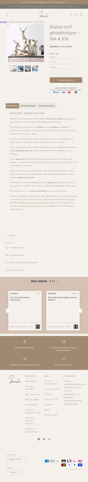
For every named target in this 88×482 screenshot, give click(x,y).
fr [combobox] (54, 281)
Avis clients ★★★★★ (29, 387)
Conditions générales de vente (33, 411)
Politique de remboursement (31, 430)
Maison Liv (79, 469)
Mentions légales (32, 399)
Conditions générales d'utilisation (29, 421)
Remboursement (51, 415)
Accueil (3, 22)
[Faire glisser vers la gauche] (8, 68)
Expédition (48, 404)
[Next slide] (80, 310)
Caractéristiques (28, 106)
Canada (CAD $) (15, 459)
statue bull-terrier (32, 206)
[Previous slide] (8, 310)
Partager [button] (11, 236)
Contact (47, 394)
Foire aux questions (52, 389)
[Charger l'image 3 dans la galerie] (28, 69)
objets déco (34, 196)
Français (12, 472)
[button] (6, 14)
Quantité (53, 67)
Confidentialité (31, 405)
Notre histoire (30, 381)
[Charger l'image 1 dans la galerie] (13, 69)
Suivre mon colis (51, 399)
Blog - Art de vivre (32, 394)
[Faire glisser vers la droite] (41, 68)
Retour (47, 410)
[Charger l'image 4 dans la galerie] (35, 69)
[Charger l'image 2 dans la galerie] (21, 69)
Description (12, 106)
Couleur (53, 57)
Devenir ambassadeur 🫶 (51, 382)
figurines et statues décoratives (35, 202)
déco (65, 196)
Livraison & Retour (46, 106)
